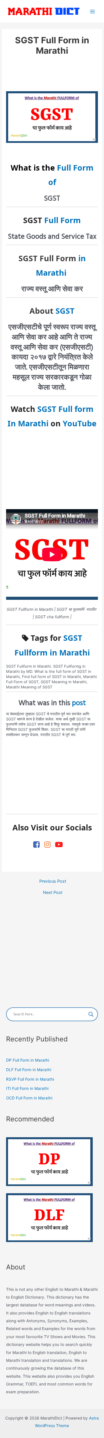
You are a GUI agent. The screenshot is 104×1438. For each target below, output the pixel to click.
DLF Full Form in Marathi (28, 1069)
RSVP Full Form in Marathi (30, 1079)
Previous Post (52, 881)
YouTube (79, 423)
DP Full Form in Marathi (27, 1060)
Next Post (52, 892)
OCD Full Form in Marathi (29, 1098)
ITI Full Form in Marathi (27, 1088)
